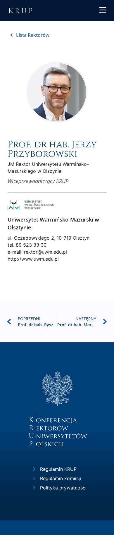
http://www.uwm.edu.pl (33, 259)
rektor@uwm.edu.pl (45, 252)
